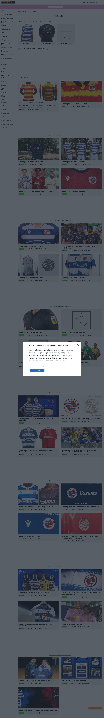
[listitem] (52, 366)
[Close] (78, 345)
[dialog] (52, 359)
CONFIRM (37, 370)
